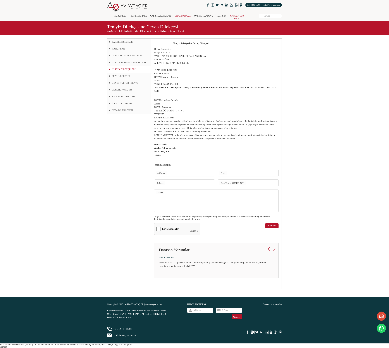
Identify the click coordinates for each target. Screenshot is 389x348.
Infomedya (277, 304)
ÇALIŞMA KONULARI (160, 16)
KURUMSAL (120, 16)
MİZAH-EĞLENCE (121, 76)
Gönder (271, 225)
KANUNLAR (118, 49)
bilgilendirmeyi (220, 216)
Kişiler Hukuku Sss (123, 96)
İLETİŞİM (221, 16)
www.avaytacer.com (153, 304)
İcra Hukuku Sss (122, 103)
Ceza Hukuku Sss (122, 90)
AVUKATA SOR (237, 16)
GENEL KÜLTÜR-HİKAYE (125, 83)
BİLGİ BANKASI (183, 16)
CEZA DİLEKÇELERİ (122, 110)
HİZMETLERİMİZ (138, 16)
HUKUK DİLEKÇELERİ (124, 69)
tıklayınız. (127, 344)
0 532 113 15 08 (253, 5)
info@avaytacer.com (271, 5)
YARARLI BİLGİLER (122, 42)
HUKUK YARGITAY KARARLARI (129, 62)
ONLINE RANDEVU (203, 16)
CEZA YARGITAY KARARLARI (127, 55)
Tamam (3, 347)
